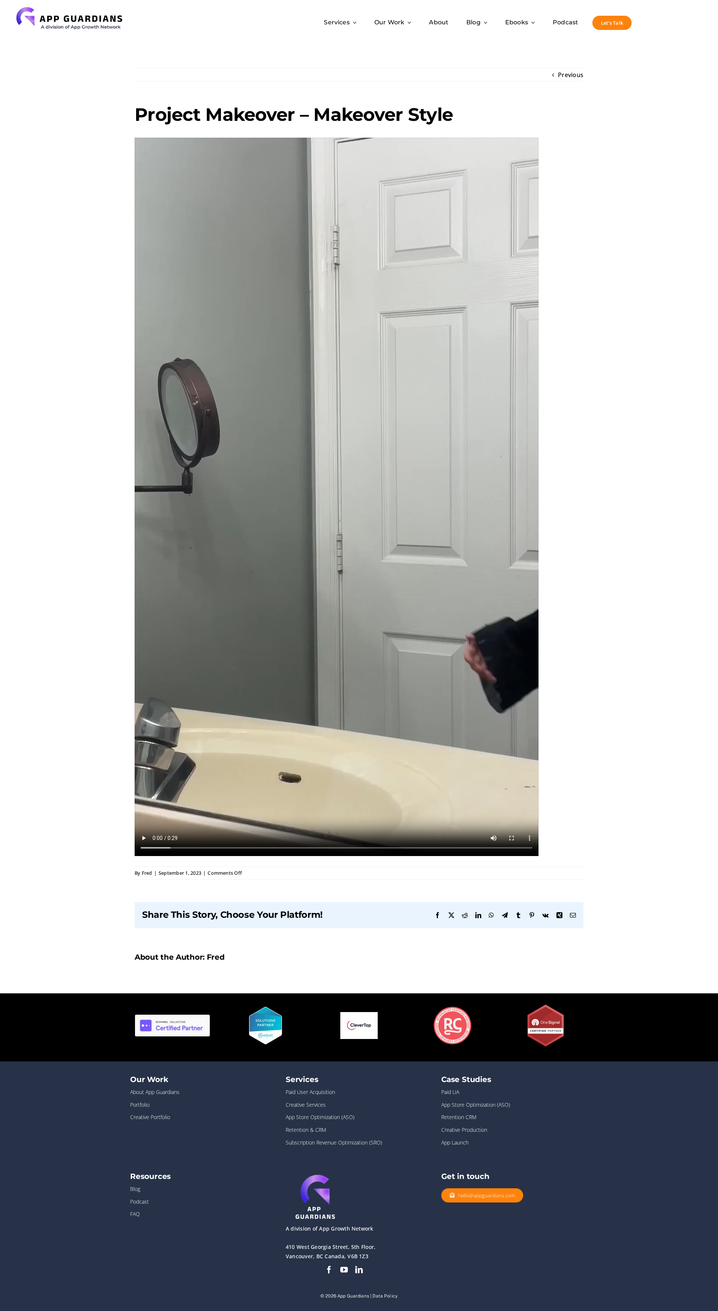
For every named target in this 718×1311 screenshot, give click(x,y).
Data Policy (385, 1296)
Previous (570, 75)
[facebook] (329, 1270)
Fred (147, 873)
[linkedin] (359, 1270)
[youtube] (344, 1270)
